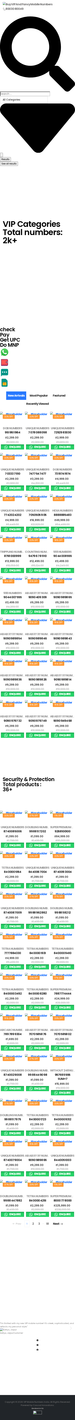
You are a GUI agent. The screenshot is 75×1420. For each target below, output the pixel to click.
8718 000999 (12, 556)
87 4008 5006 (12, 831)
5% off (58, 1184)
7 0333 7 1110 (12, 474)
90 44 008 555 (62, 556)
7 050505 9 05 (37, 515)
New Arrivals (16, 395)
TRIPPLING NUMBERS (13, 552)
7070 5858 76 (37, 1034)
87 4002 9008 (12, 1075)
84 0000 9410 (62, 953)
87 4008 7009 (12, 912)
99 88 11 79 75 (12, 1119)
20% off (58, 1058)
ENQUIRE (15, 447)
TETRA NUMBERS (12, 868)
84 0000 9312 (62, 1119)
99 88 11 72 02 (37, 831)
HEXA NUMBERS (62, 510)
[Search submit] (1, 155)
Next (56, 1224)
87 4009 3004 (63, 872)
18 (47, 1224)
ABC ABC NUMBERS (12, 1030)
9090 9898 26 (37, 679)
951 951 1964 (12, 432)
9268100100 (62, 831)
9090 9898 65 (62, 597)
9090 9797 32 (12, 721)
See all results (9, 163)
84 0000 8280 (37, 993)
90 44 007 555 (12, 597)
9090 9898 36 (12, 679)
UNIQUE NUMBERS (37, 428)
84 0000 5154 (12, 872)
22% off (8, 416)
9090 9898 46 (37, 638)
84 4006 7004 (37, 872)
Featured (59, 395)
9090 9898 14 (62, 679)
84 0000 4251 (37, 1200)
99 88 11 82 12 (62, 912)
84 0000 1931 (37, 953)
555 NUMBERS (62, 552)
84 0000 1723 (37, 1119)
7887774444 (62, 993)
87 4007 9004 (12, 1160)
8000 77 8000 (63, 1200)
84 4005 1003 (62, 1160)
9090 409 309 (37, 597)
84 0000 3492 (12, 993)
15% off (33, 581)
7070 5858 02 (62, 1034)
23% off (8, 856)
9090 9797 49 (37, 721)
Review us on (37, 1408)
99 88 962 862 (37, 912)
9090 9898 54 (12, 638)
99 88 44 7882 (12, 1200)
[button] (4, 1328)
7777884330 (12, 953)
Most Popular (39, 395)
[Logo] (27, 4)
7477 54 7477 (37, 474)
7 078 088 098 (37, 432)
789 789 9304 (12, 1034)
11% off (58, 815)
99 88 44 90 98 (37, 1075)
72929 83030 (62, 432)
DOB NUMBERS (12, 428)
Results (5, 159)
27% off (33, 815)
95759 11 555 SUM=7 (62, 1077)
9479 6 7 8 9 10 (37, 556)
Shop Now (9, 246)
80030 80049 (14, 9)
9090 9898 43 (62, 638)
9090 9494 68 (62, 721)
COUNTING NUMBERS (39, 552)
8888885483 (62, 515)
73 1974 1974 (63, 474)
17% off (58, 977)
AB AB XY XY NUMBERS (39, 593)
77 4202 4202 (12, 515)
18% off (58, 540)
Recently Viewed (37, 404)
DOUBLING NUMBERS (38, 827)
